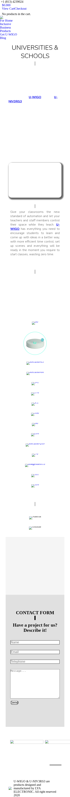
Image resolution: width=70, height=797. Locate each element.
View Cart (8, 8)
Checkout (20, 8)
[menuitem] (6, 20)
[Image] (35, 180)
